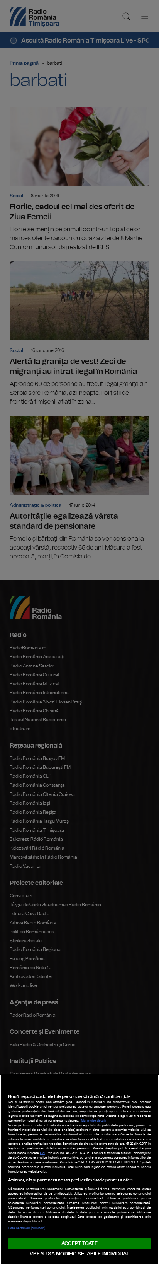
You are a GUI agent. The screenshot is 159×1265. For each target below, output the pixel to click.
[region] (79, 1169)
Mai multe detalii (93, 1120)
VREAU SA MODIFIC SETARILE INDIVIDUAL (79, 1253)
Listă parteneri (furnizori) (26, 1228)
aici (42, 1153)
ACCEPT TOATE (79, 1243)
